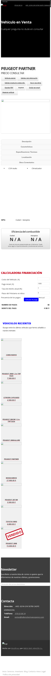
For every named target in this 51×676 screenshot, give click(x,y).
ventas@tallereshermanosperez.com (29, 617)
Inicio (4, 671)
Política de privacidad (11, 674)
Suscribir (6, 589)
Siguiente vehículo (8, 92)
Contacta (32, 671)
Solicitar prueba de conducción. (15, 83)
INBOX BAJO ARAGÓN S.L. (33, 648)
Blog (26, 671)
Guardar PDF (9, 88)
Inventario (19, 671)
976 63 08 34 (18, 5)
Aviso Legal (41, 671)
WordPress (15, 648)
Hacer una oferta (35, 83)
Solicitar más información (29, 78)
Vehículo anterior (10, 78)
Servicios (10, 671)
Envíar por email (34, 88)
